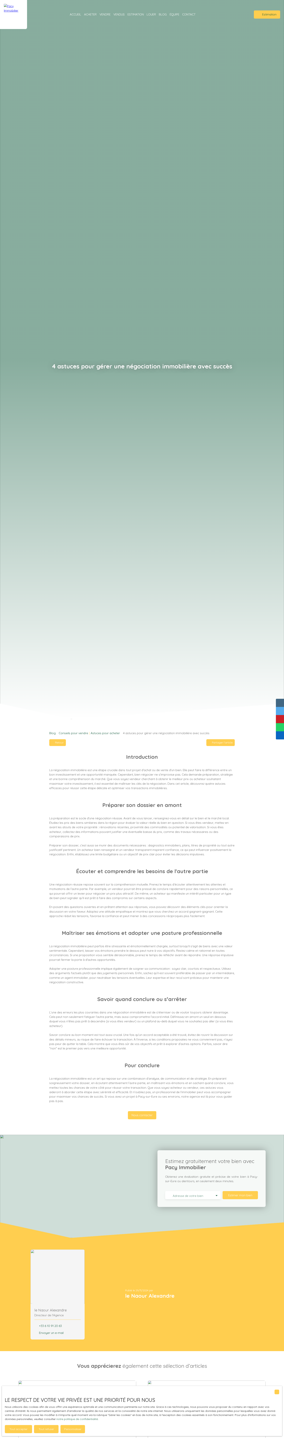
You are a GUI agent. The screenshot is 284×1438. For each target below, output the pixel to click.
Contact (189, 14)
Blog (163, 14)
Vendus (119, 14)
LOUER (151, 14)
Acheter (90, 14)
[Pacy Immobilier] (13, 14)
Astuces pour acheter (105, 733)
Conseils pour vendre (73, 733)
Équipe (174, 14)
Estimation (136, 14)
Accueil (75, 14)
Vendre (105, 14)
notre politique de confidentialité (77, 1419)
